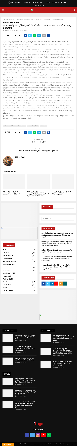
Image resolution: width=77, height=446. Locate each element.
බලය (29, 125)
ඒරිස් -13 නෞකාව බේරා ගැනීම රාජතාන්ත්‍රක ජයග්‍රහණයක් (38, 151)
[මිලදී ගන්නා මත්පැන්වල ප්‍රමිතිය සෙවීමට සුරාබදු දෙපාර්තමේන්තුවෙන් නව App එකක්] (8, 349)
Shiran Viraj (8, 30)
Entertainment (7, 258)
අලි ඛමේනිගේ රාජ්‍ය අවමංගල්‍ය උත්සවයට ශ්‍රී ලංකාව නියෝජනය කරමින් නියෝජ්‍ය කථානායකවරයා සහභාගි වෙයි (57, 258)
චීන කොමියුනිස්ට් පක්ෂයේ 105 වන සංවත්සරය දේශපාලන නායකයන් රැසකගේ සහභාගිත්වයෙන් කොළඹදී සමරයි (56, 267)
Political (16, 22)
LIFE (4, 267)
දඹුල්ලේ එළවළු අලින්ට (38, 142)
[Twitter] (32, 435)
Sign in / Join (38, 2)
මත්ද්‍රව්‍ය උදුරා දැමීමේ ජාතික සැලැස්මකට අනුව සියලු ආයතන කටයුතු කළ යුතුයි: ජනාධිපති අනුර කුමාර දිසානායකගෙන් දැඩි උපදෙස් (57, 243)
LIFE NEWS (6, 270)
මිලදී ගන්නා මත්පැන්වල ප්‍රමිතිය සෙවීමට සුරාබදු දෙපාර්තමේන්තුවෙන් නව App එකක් (25, 348)
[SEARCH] (72, 219)
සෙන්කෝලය (43, 125)
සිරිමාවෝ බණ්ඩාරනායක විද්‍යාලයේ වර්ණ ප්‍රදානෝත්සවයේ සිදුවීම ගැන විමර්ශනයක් (38, 194)
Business (6, 253)
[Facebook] (27, 435)
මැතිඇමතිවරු (35, 125)
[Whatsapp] (49, 435)
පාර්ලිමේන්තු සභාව (14, 125)
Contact (63, 2)
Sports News (7, 285)
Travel (5, 288)
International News (9, 264)
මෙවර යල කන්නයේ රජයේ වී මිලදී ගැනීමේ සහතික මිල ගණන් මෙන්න (24, 359)
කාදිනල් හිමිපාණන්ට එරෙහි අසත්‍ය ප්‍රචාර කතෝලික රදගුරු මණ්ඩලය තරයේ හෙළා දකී (62, 363)
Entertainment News (9, 261)
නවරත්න (6, 125)
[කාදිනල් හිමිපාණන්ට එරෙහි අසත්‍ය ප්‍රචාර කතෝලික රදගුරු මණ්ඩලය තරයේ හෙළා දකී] (46, 364)
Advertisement (55, 2)
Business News (8, 255)
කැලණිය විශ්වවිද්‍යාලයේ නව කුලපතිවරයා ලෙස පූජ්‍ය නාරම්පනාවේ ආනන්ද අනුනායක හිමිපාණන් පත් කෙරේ (57, 235)
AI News (5, 250)
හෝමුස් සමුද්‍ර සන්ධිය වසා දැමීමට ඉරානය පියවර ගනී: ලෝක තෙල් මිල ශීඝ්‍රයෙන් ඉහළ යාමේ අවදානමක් (25, 380)
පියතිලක (23, 125)
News (11, 22)
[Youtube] (43, 435)
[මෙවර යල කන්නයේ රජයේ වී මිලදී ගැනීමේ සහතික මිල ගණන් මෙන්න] (8, 361)
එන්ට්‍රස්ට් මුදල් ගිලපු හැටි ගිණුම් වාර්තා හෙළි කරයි (61, 193)
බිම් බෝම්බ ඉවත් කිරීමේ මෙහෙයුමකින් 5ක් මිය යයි (11, 193)
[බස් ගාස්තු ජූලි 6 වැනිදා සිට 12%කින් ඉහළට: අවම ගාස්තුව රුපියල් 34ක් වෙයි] (8, 338)
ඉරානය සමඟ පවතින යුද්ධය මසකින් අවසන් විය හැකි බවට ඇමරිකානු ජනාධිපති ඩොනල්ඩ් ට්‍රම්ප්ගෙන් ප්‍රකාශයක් (25, 404)
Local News (6, 22)
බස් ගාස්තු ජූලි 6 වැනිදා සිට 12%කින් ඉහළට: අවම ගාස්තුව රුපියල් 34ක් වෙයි (25, 336)
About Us (47, 2)
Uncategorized (8, 291)
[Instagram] (38, 435)
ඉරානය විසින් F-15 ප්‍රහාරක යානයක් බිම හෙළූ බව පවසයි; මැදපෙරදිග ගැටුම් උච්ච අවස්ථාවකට (25, 391)
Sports (5, 282)
